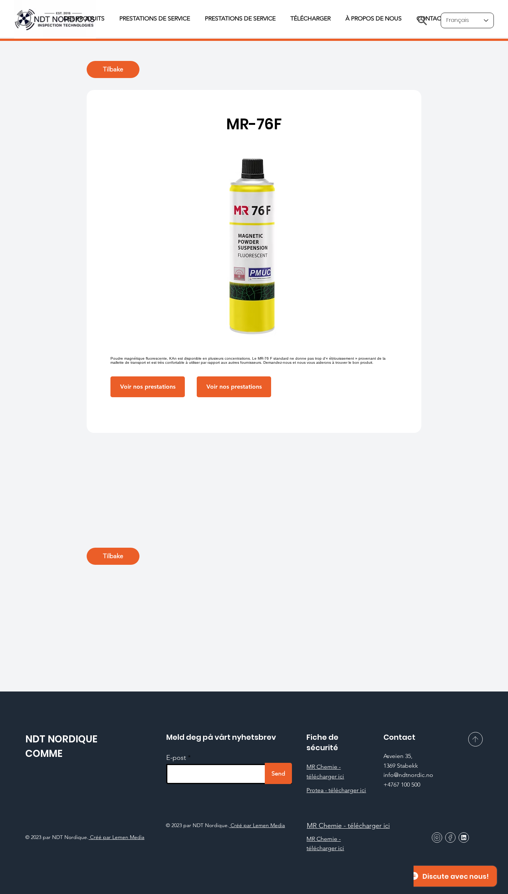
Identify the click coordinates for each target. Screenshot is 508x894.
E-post (176, 757)
